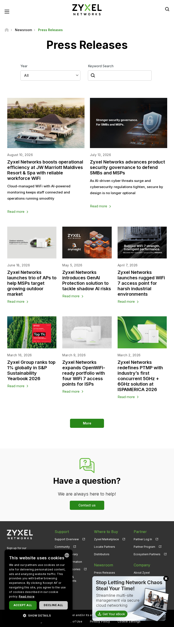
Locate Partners (104, 546)
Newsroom (103, 565)
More (87, 423)
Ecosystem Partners (147, 554)
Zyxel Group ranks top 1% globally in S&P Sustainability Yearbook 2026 (31, 370)
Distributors (101, 554)
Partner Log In (143, 539)
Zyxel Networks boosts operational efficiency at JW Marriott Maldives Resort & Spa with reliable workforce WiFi (45, 170)
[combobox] (67, 555)
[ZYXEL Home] (87, 9)
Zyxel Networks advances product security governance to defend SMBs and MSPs (127, 167)
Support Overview (67, 539)
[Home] (7, 30)
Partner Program (144, 546)
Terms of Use (72, 621)
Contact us (87, 505)
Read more (15, 211)
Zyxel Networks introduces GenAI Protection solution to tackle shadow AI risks (86, 280)
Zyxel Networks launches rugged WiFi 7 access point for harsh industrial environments (141, 283)
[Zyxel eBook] (129, 598)
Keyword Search (101, 66)
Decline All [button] (53, 605)
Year (23, 66)
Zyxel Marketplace (106, 539)
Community (62, 546)
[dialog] (38, 586)
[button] (38, 615)
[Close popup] (166, 578)
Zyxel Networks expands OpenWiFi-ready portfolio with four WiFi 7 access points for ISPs (83, 373)
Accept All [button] (23, 605)
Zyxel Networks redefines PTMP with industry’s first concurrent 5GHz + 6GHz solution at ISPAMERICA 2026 (140, 375)
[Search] (167, 9)
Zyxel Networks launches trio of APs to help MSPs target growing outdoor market (31, 283)
